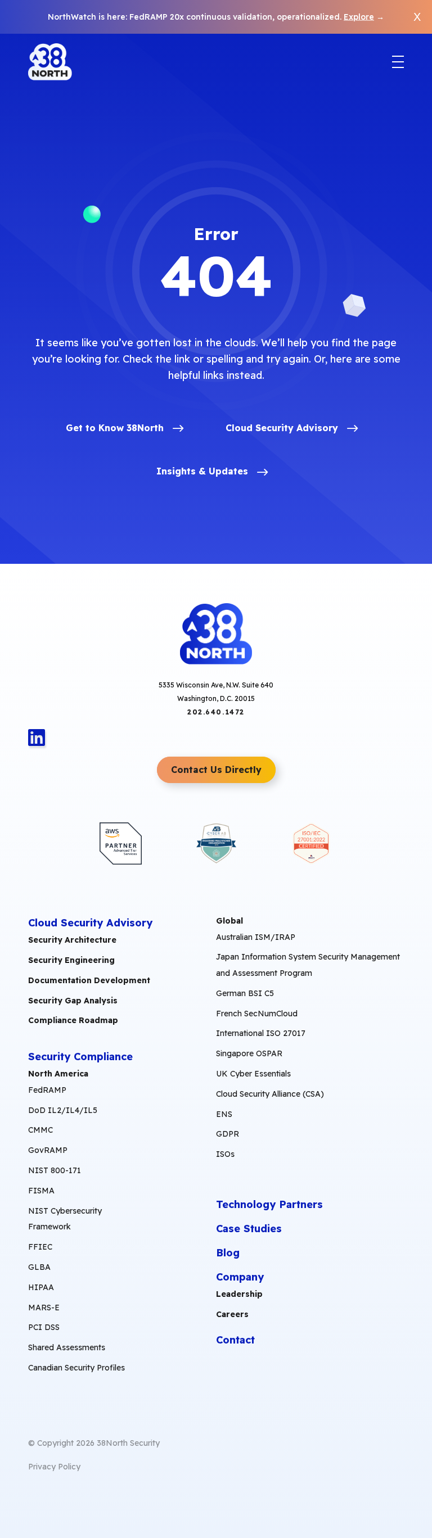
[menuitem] (78, 1224)
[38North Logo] (50, 61)
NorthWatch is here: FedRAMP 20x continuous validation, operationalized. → (216, 17)
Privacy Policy (54, 1467)
